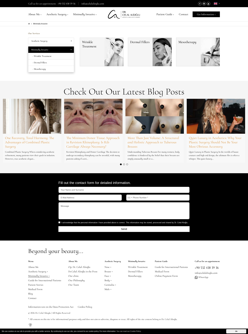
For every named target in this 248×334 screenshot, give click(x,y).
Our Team (73, 284)
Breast (108, 271)
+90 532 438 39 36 (66, 3)
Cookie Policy (85, 306)
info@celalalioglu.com (92, 3)
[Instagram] (204, 3)
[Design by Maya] (30, 325)
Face (107, 275)
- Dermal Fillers (40, 62)
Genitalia (110, 284)
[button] (121, 164)
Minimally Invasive (85, 14)
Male (107, 289)
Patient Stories (35, 284)
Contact (183, 14)
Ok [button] (236, 331)
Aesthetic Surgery (57, 14)
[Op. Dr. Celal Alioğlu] (124, 14)
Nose (107, 267)
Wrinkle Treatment (138, 267)
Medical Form (35, 289)
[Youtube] (208, 3)
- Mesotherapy (39, 69)
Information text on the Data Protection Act (50, 306)
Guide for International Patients (44, 280)
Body (108, 280)
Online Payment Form (166, 275)
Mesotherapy (134, 275)
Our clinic (73, 275)
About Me (34, 14)
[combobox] (129, 198)
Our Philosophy (76, 280)
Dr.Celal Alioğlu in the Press (82, 271)
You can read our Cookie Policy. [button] (128, 331)
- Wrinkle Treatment (42, 56)
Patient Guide (165, 14)
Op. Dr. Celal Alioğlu (79, 267)
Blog (30, 293)
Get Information (206, 14)
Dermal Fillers (135, 271)
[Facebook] (200, 3)
